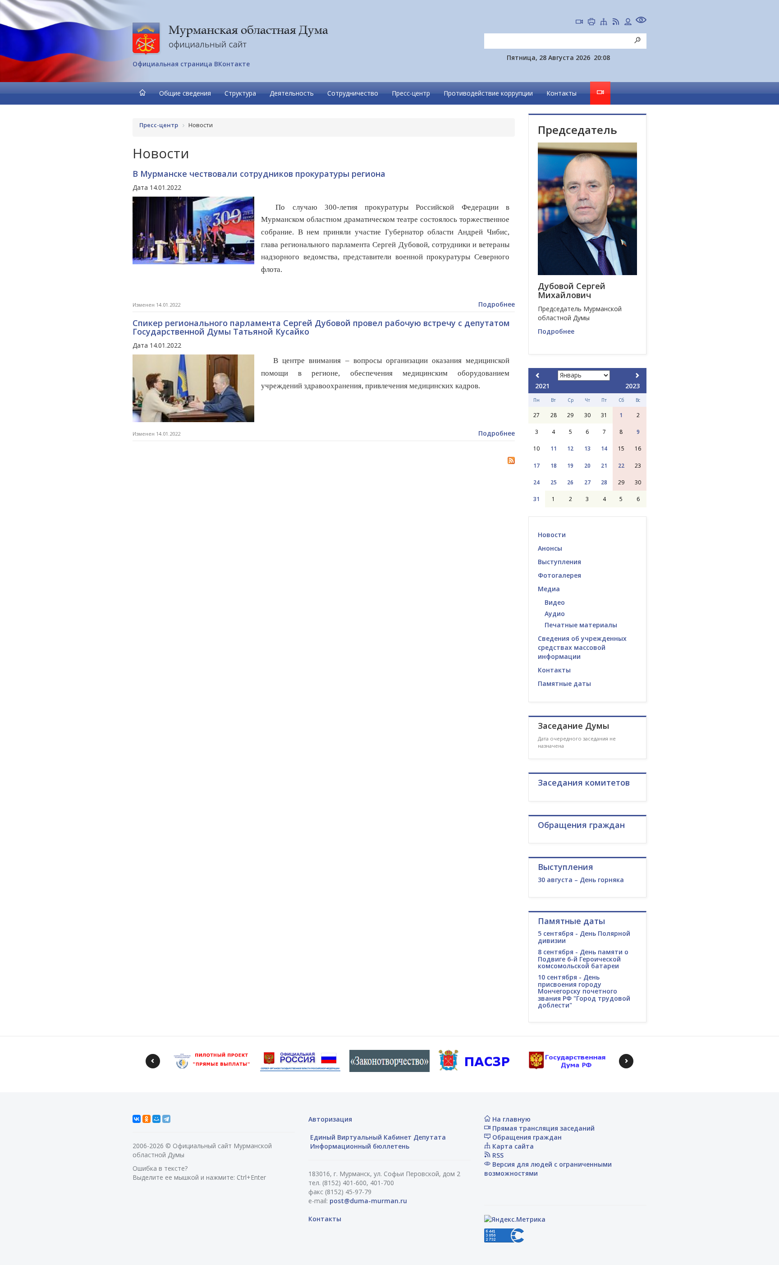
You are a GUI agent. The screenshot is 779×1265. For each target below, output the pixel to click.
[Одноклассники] (146, 1119)
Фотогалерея (559, 575)
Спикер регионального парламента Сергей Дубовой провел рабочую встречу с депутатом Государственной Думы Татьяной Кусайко (321, 327)
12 (570, 448)
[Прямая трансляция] (579, 23)
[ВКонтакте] (137, 1119)
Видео (555, 602)
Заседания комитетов (584, 782)
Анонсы (550, 548)
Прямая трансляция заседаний (542, 1128)
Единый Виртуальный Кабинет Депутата (377, 1137)
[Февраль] (637, 375)
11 (553, 448)
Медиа (549, 588)
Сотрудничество (352, 93)
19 (570, 465)
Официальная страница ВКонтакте (191, 64)
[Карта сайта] (603, 23)
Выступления (559, 561)
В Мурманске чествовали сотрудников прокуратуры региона (259, 173)
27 (587, 482)
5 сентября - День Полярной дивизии (584, 936)
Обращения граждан (526, 1137)
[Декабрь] (538, 375)
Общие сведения (185, 93)
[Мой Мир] (156, 1119)
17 (536, 465)
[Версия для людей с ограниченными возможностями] (641, 21)
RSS (497, 1155)
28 (604, 482)
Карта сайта (512, 1146)
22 (621, 465)
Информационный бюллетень (358, 1146)
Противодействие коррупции (488, 93)
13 (587, 448)
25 (553, 482)
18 (553, 465)
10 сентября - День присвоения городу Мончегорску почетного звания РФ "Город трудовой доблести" (584, 991)
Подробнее (496, 304)
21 (604, 465)
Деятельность (292, 93)
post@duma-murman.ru (368, 1200)
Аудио (555, 613)
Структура (240, 93)
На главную (510, 1119)
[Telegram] (166, 1119)
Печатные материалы (581, 625)
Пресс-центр (411, 93)
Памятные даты (564, 683)
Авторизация (330, 1119)
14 (604, 448)
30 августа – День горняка (581, 879)
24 (536, 482)
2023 (632, 386)
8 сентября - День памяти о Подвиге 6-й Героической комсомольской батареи (583, 959)
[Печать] (591, 23)
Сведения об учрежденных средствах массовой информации (582, 647)
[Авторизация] (628, 23)
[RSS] (615, 23)
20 (587, 465)
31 (536, 499)
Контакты (561, 93)
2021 (542, 386)
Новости (552, 534)
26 (570, 482)
